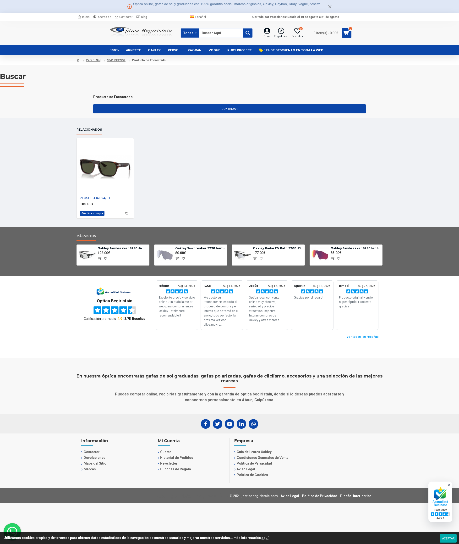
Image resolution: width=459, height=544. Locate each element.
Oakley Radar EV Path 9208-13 (277, 248)
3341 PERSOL (116, 60)
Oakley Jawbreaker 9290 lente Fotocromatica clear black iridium (200, 248)
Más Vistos (86, 236)
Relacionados (89, 129)
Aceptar (448, 538)
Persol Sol (93, 60)
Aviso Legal (290, 496)
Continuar (230, 109)
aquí (265, 538)
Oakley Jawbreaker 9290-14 (120, 248)
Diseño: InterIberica (356, 496)
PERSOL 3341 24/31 (95, 198)
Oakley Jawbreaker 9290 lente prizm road (356, 248)
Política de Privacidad (319, 496)
